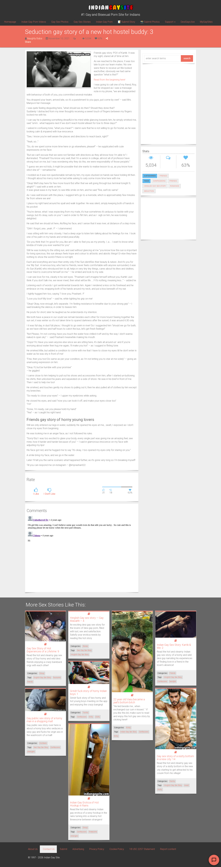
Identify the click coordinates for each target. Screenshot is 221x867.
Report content (168, 849)
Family (172, 781)
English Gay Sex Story (42, 677)
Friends (163, 176)
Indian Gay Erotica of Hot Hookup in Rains (84, 804)
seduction (149, 191)
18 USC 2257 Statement (142, 849)
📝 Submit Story (126, 21)
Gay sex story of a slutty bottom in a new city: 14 (175, 758)
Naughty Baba (34, 38)
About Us (33, 849)
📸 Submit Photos (150, 21)
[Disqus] (82, 552)
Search (186, 58)
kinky (116, 736)
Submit (63, 849)
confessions (159, 181)
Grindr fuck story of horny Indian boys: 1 (88, 692)
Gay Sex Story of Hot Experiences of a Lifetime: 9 (43, 650)
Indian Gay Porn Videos (33, 21)
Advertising (78, 849)
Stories (85, 646)
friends (173, 181)
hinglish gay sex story (155, 186)
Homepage (10, 21)
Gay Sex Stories (82, 21)
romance (174, 186)
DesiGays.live (188, 21)
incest (186, 785)
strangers (31, 752)
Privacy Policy (96, 849)
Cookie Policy (116, 849)
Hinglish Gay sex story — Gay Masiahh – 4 (87, 619)
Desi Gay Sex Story (84, 650)
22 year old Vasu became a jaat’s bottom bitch (129, 701)
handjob (172, 681)
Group (41, 673)
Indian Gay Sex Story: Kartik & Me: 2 (174, 646)
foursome (57, 677)
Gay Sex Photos (59, 21)
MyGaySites (206, 21)
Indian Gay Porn (104, 21)
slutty (97, 717)
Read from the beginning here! (109, 79)
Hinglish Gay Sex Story (80, 655)
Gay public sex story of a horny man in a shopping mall (44, 720)
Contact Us (49, 849)
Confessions (144, 732)
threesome (93, 832)
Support (169, 21)
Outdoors (43, 743)
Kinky (128, 728)
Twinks (85, 713)
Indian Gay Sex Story (128, 732)
